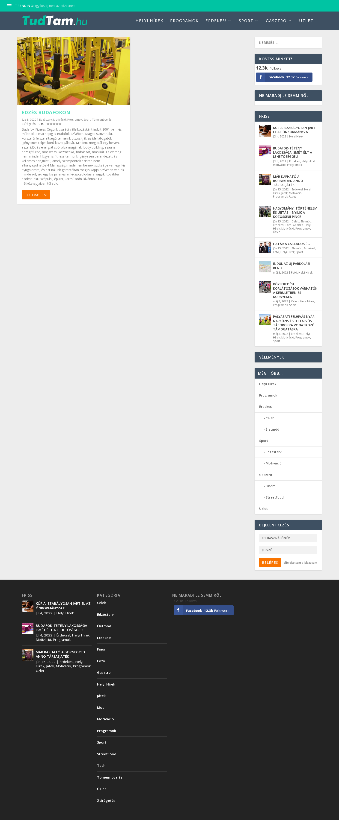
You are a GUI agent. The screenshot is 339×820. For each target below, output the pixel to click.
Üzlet (306, 21)
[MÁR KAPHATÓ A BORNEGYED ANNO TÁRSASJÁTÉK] (265, 179)
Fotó (288, 225)
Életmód (306, 221)
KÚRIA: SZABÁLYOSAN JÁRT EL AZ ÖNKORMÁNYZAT (294, 129)
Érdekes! (215, 21)
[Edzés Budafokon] (73, 71)
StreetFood (275, 497)
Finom (271, 486)
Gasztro (276, 21)
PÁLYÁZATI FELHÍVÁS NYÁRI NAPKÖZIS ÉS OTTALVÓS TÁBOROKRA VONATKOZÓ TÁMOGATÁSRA (294, 322)
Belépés (270, 562)
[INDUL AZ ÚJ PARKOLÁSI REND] (265, 266)
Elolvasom (35, 195)
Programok (184, 21)
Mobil (101, 707)
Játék (284, 193)
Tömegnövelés (101, 120)
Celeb (295, 221)
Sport (246, 21)
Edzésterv (45, 120)
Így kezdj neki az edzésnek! (55, 5)
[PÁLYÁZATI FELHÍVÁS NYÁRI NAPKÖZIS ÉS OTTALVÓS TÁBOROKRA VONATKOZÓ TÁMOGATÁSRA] (265, 319)
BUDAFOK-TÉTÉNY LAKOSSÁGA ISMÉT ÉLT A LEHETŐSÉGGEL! (292, 152)
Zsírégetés (29, 124)
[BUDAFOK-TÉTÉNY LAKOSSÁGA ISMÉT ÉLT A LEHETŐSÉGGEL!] (265, 151)
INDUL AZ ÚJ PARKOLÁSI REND (291, 265)
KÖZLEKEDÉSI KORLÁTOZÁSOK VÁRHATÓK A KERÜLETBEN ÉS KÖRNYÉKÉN (295, 290)
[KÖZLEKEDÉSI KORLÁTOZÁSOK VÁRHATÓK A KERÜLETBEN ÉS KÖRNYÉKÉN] (265, 287)
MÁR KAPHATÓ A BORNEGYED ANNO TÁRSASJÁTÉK (288, 180)
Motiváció (59, 120)
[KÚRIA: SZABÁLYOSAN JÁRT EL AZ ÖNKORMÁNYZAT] (265, 131)
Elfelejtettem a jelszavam (300, 563)
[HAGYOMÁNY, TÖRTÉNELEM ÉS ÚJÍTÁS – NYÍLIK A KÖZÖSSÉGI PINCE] (265, 211)
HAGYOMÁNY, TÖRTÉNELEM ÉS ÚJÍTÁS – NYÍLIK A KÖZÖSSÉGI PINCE (295, 212)
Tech (101, 765)
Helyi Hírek (149, 21)
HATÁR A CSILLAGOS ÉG (291, 244)
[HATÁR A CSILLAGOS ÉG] (265, 247)
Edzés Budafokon (46, 112)
